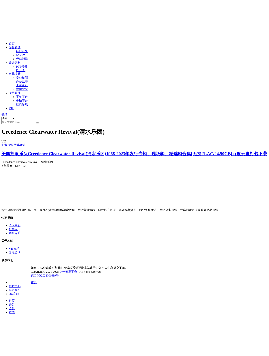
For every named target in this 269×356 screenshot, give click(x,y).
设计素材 (14, 62)
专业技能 (22, 77)
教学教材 (22, 89)
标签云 (13, 229)
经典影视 (22, 58)
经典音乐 (22, 51)
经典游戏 (22, 104)
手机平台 (22, 96)
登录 (4, 114)
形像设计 (22, 85)
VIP (11, 108)
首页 (12, 43)
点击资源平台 (68, 271)
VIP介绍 (14, 248)
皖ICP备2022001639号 (45, 275)
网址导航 (14, 233)
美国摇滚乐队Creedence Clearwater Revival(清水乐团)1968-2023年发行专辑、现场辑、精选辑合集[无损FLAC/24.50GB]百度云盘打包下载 (134, 153)
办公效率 (22, 81)
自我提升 (14, 73)
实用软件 (14, 92)
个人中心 (14, 225)
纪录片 (20, 55)
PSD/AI (20, 70)
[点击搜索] (37, 122)
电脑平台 (22, 100)
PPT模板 (21, 66)
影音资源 (14, 47)
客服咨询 (14, 252)
